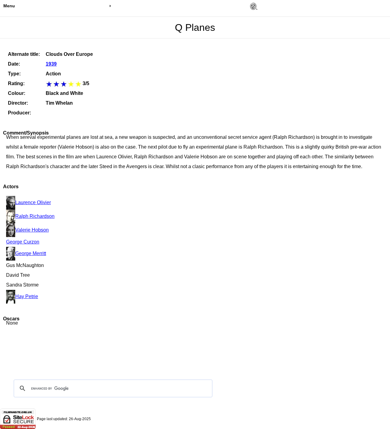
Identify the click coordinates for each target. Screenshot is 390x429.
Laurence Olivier (33, 202)
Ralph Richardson (35, 216)
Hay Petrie (26, 296)
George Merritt (30, 253)
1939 (51, 64)
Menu (9, 5)
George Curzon (22, 241)
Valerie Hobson (32, 230)
